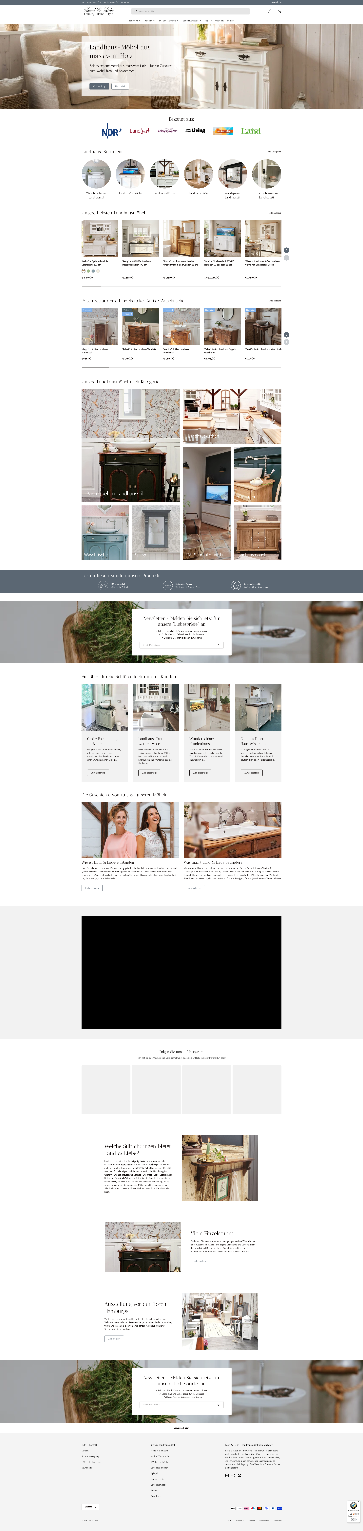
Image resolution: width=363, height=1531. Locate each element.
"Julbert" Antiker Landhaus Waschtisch (140, 349)
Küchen (148, 20)
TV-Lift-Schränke (167, 20)
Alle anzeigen (275, 213)
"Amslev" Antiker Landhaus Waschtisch (176, 351)
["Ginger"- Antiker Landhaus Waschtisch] (100, 326)
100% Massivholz (89, 2)
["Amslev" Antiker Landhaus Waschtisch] (181, 326)
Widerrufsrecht (264, 1521)
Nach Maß (120, 86)
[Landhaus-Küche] (164, 174)
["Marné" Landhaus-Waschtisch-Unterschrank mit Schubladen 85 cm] (181, 238)
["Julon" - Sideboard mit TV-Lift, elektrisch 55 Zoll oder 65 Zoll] (222, 238)
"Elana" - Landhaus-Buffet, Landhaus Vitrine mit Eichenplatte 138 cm (262, 263)
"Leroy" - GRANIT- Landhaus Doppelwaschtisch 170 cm (136, 263)
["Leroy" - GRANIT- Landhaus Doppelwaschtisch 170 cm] (140, 238)
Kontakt (230, 20)
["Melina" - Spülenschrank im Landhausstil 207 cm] (100, 238)
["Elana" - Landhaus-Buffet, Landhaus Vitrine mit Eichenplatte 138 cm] (263, 238)
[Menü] (358, 1502)
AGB (229, 1521)
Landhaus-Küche (164, 193)
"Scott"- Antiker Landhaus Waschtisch (263, 349)
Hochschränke (157, 1479)
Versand (252, 1521)
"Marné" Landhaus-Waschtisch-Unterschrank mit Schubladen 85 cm (180, 263)
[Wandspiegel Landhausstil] (232, 174)
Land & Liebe (93, 1521)
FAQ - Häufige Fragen (92, 1462)
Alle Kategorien (274, 151)
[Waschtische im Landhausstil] (96, 174)
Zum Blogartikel (98, 772)
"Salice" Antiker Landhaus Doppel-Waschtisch (220, 351)
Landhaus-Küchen (159, 1467)
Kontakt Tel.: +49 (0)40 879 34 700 (115, 2)
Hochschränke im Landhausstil (267, 195)
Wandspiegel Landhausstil (232, 195)
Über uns (219, 20)
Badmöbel (133, 20)
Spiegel (154, 1473)
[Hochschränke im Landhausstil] (266, 174)
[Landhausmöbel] (198, 174)
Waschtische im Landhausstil (96, 195)
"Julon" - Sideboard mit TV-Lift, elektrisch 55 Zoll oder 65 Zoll (219, 263)
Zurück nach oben (181, 1428)
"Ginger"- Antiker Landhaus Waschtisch (95, 351)
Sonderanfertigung (90, 1456)
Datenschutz (240, 1521)
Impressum (277, 1521)
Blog (206, 20)
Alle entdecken (201, 1261)
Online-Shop (99, 86)
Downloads (87, 1467)
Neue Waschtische (159, 1450)
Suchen (154, 1490)
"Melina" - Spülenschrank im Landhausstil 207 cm (95, 263)
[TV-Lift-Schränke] (130, 174)
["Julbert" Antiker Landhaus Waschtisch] (140, 326)
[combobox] (190, 11)
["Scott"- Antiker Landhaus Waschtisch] (263, 326)
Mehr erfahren (92, 888)
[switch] (353, 1519)
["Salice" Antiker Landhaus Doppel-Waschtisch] (222, 326)
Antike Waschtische (160, 1456)
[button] (280, 11)
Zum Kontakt (114, 1338)
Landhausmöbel (190, 20)
